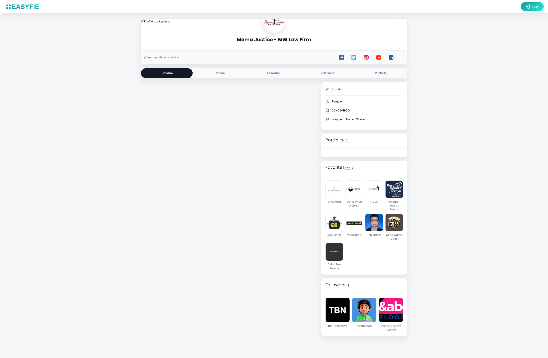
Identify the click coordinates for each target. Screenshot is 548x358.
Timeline (167, 73)
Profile (220, 73)
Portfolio (381, 73)
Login (532, 7)
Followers (327, 73)
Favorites (273, 73)
